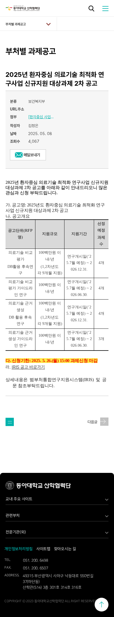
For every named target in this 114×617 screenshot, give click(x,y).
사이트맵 (43, 549)
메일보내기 (32, 155)
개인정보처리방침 (18, 549)
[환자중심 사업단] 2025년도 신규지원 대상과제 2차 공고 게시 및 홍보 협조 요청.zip (42, 117)
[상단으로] (101, 604)
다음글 (92, 422)
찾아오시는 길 (65, 549)
